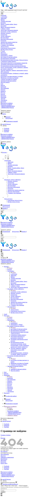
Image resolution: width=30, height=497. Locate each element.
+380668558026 (7, 107)
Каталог (9, 269)
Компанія (10, 378)
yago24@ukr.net (6, 124)
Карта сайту (4, 463)
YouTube (6, 131)
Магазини (3, 460)
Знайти (3, 492)
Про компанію (5, 454)
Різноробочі (14, 323)
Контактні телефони (7, 103)
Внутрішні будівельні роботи (19, 329)
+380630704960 (8, 106)
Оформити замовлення (7, 457)
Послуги (9, 318)
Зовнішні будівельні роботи (18, 369)
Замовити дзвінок (12, 415)
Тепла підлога (15, 309)
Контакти (3, 462)
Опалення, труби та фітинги (19, 292)
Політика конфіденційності (10, 484)
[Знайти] (2, 13)
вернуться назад (7, 453)
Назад (10, 268)
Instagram (6, 130)
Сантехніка (14, 274)
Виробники (4, 459)
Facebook (6, 128)
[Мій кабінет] (1, 233)
